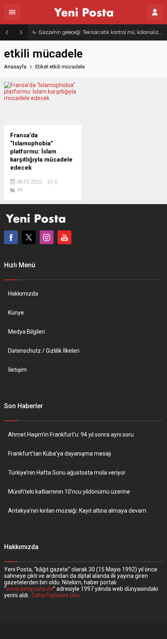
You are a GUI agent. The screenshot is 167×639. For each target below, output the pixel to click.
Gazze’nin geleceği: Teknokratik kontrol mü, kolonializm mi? (101, 32)
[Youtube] (64, 237)
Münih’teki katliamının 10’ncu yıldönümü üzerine (69, 491)
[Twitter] (29, 237)
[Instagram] (47, 237)
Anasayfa (15, 67)
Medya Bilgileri (26, 331)
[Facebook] (11, 237)
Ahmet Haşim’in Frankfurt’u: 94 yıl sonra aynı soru (71, 434)
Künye (16, 312)
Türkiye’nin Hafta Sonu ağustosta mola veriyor (67, 472)
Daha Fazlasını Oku (56, 595)
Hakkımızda (23, 293)
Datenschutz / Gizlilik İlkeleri (43, 350)
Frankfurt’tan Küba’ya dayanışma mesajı (59, 453)
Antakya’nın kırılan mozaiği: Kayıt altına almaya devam (77, 510)
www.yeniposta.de (29, 589)
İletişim (17, 369)
